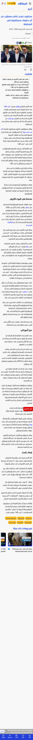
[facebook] (18, 43)
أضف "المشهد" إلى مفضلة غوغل (20, 38)
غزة (27, 247)
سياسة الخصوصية (23, 732)
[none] (16, 74)
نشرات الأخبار (10, 3)
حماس (25, 292)
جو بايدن (11, 118)
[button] (16, 9)
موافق (2, 731)
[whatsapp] (23, 43)
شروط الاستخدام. (14, 732)
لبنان (27, 207)
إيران (30, 425)
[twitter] (20, 43)
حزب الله (7, 106)
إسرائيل (18, 106)
